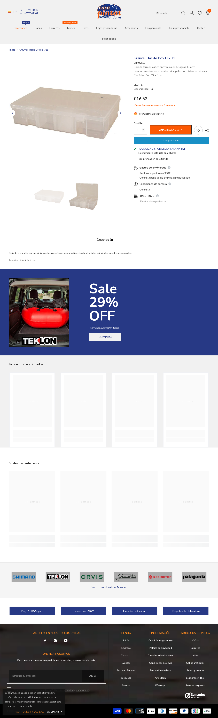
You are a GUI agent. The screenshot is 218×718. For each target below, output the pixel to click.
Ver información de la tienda (153, 158)
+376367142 (31, 13)
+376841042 (31, 10)
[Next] (120, 113)
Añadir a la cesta (170, 129)
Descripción (105, 239)
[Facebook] (45, 640)
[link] (32, 435)
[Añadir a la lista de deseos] (198, 130)
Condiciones (82, 689)
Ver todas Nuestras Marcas (109, 587)
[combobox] (168, 13)
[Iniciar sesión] (192, 13)
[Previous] (12, 113)
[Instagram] (55, 640)
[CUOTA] (206, 130)
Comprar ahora (171, 140)
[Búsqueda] (171, 13)
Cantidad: (139, 123)
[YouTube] (66, 640)
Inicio (12, 49)
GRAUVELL (139, 62)
